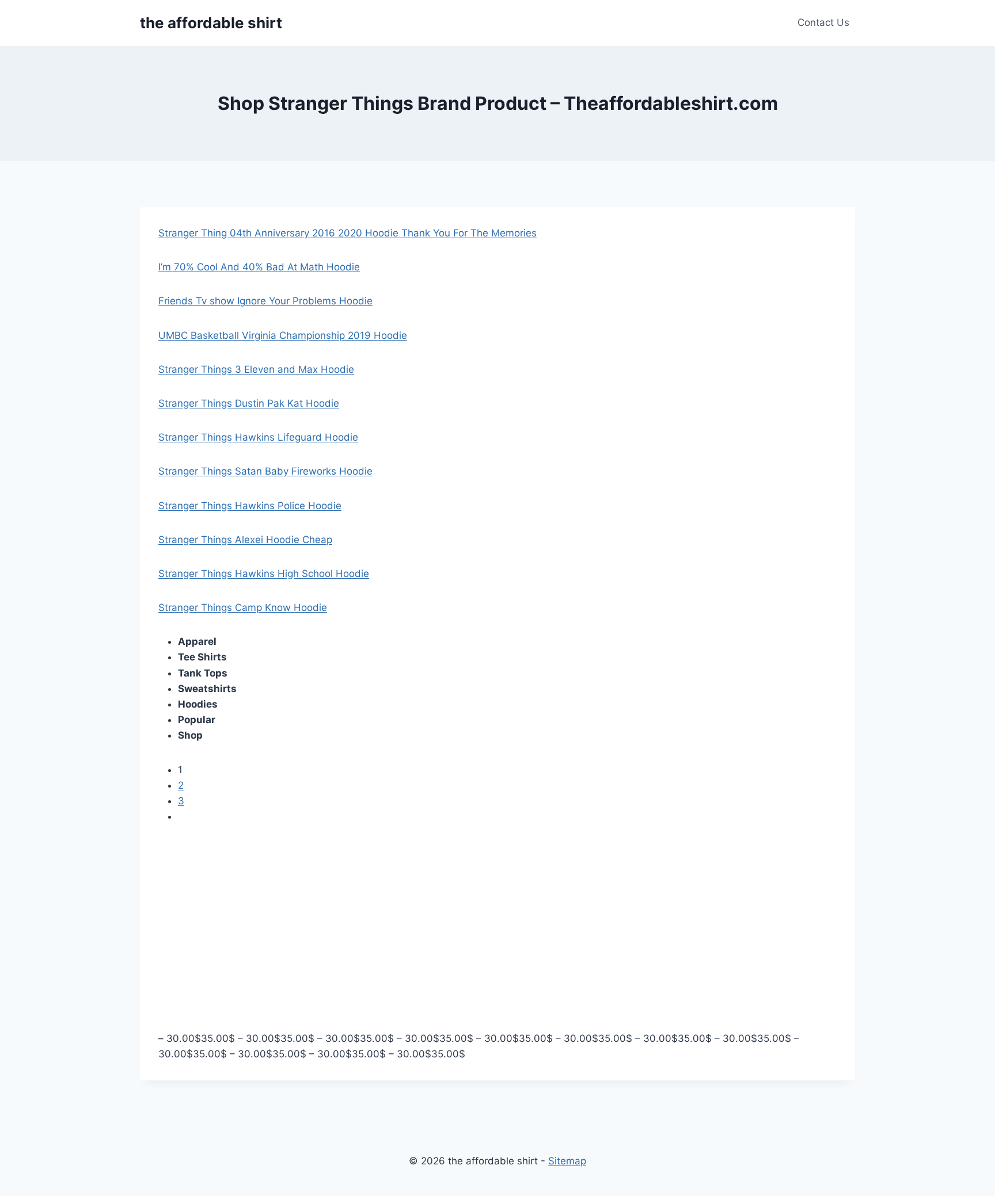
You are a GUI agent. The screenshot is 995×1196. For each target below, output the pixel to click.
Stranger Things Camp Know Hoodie (242, 607)
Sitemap (567, 1161)
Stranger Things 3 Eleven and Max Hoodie (256, 369)
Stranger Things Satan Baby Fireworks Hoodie (265, 471)
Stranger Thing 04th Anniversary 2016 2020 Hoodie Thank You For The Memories (347, 233)
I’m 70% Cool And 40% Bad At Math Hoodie (259, 267)
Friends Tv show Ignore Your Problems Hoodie (265, 301)
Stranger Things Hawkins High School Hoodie (263, 573)
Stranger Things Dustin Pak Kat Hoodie (248, 403)
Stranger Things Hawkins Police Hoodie (249, 505)
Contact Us (823, 22)
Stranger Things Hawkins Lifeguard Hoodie (258, 437)
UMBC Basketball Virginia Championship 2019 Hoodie (282, 335)
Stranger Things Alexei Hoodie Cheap (245, 539)
